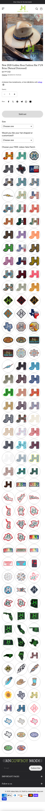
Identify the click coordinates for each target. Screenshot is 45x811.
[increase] (14, 94)
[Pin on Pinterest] (17, 101)
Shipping (4, 75)
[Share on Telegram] (22, 101)
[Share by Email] (30, 101)
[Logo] (22, 9)
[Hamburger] (3, 8)
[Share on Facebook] (8, 101)
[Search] (37, 9)
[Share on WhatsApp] (26, 101)
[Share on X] (13, 101)
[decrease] (4, 94)
